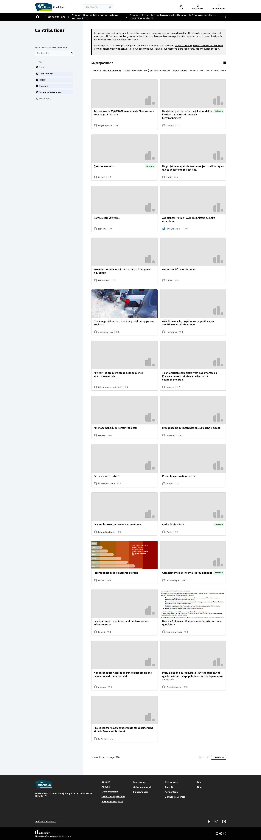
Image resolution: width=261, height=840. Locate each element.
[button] (39, 62)
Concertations (57, 17)
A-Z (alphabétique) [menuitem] (132, 70)
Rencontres (171, 792)
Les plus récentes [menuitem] (112, 70)
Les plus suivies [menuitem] (196, 70)
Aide (199, 787)
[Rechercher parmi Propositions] (72, 53)
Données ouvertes (175, 796)
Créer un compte (142, 787)
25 (117, 757)
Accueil (106, 786)
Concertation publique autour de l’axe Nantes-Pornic (95, 17)
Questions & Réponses (205, 48)
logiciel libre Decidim (61, 836)
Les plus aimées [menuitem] (179, 70)
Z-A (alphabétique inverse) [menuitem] (157, 70)
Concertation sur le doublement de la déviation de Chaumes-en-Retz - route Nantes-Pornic (173, 17)
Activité (169, 787)
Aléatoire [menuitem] (96, 70)
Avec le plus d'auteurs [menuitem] (215, 70)
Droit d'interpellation (113, 796)
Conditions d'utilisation (45, 821)
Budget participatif (112, 801)
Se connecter (140, 792)
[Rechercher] (110, 7)
